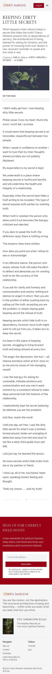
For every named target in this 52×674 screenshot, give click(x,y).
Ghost (39, 668)
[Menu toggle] (47, 5)
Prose (7, 671)
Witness (7, 60)
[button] (6, 646)
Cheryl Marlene (37, 57)
